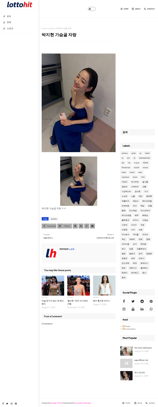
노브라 (124, 196)
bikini (147, 153)
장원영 (149, 253)
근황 (144, 186)
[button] (92, 9)
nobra (132, 172)
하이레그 (135, 273)
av (140, 153)
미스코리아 (145, 210)
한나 (144, 273)
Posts (127, 326)
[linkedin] (142, 309)
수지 (133, 229)
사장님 (145, 220)
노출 (133, 196)
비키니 (136, 220)
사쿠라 (124, 225)
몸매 (123, 210)
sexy (140, 172)
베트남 (145, 215)
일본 (123, 253)
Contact (151, 9)
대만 (140, 196)
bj (122, 158)
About (138, 9)
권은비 (124, 186)
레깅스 (136, 201)
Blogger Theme (56, 403)
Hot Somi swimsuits (143, 348)
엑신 (123, 239)
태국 (135, 263)
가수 (143, 177)
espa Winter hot (141, 360)
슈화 (140, 229)
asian (133, 153)
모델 (150, 206)
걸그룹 (145, 182)
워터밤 (143, 244)
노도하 (71, 249)
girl (123, 163)
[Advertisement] (137, 73)
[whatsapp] (151, 309)
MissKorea (126, 167)
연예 (140, 239)
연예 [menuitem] (9, 22)
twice (135, 177)
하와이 (124, 273)
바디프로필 (126, 215)
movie (145, 167)
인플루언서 (141, 249)
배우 (137, 215)
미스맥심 (133, 210)
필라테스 (144, 268)
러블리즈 (125, 201)
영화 (148, 239)
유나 (123, 249)
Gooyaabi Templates (83, 403)
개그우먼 (135, 182)
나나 (146, 191)
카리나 (141, 258)
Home (126, 9)
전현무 (124, 258)
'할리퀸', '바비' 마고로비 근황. (77, 302)
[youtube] (133, 309)
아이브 (145, 234)
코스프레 (125, 263)
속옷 (142, 225)
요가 (135, 244)
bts (128, 158)
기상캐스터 (126, 191)
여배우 (132, 239)
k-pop (136, 163)
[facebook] (3, 403)
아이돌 (136, 234)
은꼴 (131, 249)
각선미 (124, 182)
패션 (123, 268)
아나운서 (125, 234)
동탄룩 (149, 196)
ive (129, 163)
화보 (123, 277)
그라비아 (135, 186)
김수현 (137, 191)
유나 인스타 (139, 372)
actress (51, 28)
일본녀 (132, 253)
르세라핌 (125, 206)
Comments (130, 329)
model (136, 167)
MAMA (145, 163)
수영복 (124, 229)
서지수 (134, 225)
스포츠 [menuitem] (10, 28)
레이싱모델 (147, 201)
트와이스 (144, 263)
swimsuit (125, 177)
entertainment (144, 158)
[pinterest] (16, 403)
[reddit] (142, 301)
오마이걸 (125, 244)
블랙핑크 (125, 220)
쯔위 (133, 258)
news (124, 172)
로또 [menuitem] (9, 16)
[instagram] (11, 403)
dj (134, 158)
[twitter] (7, 403)
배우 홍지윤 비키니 (101, 300)
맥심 (142, 206)
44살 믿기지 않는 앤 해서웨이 (53, 302)
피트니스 (133, 268)
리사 (135, 206)
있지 (140, 253)
